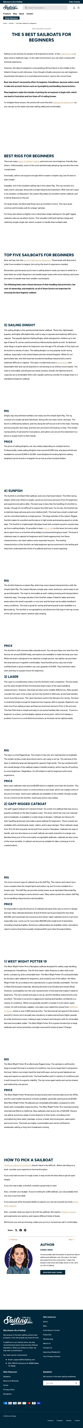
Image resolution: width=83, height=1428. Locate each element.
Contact (30, 14)
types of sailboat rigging (28, 161)
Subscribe (47, 1334)
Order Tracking (74, 2)
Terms (5, 1385)
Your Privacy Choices (51, 1356)
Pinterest (68, 1420)
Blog (15, 14)
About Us (47, 1343)
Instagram (60, 1420)
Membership (48, 1339)
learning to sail (67, 53)
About (21, 14)
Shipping (6, 1376)
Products (7, 14)
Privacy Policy (8, 1389)
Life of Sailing (12, 1416)
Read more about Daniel (52, 1272)
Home (5, 23)
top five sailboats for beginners (37, 260)
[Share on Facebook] (20, 1230)
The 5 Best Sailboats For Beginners (26, 23)
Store (45, 1321)
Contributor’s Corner (51, 1330)
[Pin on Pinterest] (25, 1230)
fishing (64, 1212)
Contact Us (47, 1348)
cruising (72, 1212)
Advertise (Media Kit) (51, 1352)
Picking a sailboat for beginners (18, 1165)
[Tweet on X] (16, 1230)
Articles (11, 23)
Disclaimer (7, 1394)
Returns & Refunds (11, 1381)
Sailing (48, 29)
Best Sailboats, (38, 29)
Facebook (50, 1420)
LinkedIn (77, 1420)
